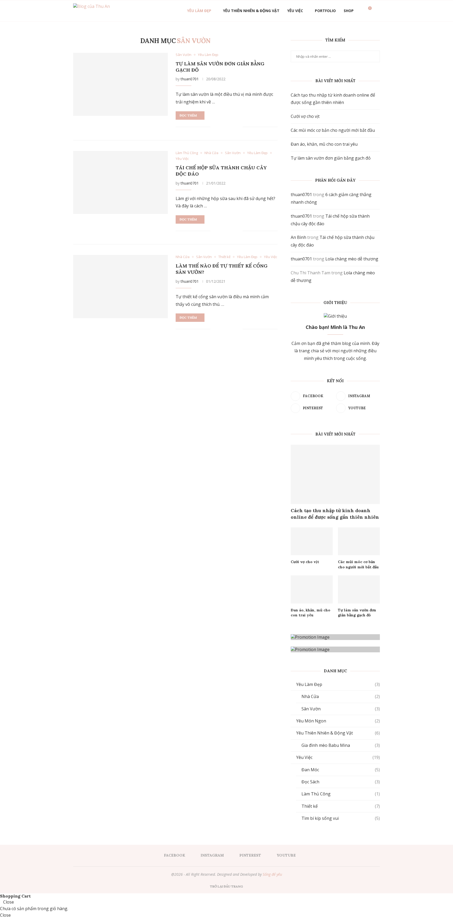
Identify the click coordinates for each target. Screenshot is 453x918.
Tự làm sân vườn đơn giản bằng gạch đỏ (331, 158)
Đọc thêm (188, 115)
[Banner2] (335, 649)
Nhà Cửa (340, 696)
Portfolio (325, 10)
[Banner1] (335, 637)
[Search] (377, 10)
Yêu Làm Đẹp (199, 10)
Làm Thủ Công (340, 794)
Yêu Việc (295, 10)
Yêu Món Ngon (338, 721)
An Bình (298, 237)
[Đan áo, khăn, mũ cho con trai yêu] (312, 589)
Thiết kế (340, 806)
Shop (349, 10)
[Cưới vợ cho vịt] (312, 541)
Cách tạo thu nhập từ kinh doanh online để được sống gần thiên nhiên (335, 513)
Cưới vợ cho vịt (305, 116)
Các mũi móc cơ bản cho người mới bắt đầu (333, 130)
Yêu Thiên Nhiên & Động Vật (251, 10)
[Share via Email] (238, 127)
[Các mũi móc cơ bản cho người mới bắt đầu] (359, 541)
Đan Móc (340, 770)
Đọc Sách (340, 782)
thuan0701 (190, 78)
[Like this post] (214, 127)
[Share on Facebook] (221, 127)
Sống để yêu (272, 874)
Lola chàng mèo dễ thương (351, 259)
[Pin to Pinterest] (232, 127)
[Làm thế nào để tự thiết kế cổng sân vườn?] (120, 286)
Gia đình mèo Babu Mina (340, 745)
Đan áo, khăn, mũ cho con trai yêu (324, 144)
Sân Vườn (340, 709)
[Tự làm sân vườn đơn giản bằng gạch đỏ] (120, 84)
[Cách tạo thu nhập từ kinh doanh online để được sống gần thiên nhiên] (335, 474)
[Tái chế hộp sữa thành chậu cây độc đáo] (120, 182)
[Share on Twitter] (227, 127)
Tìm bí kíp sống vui (340, 818)
